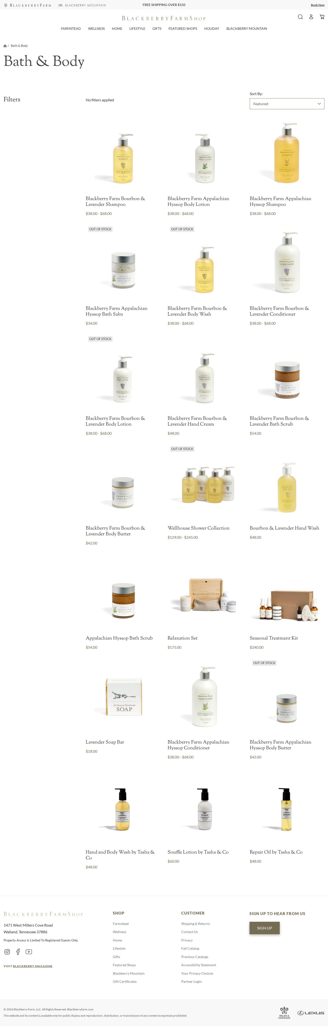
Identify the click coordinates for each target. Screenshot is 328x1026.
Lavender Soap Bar (105, 742)
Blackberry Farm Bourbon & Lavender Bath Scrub (279, 422)
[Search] (300, 16)
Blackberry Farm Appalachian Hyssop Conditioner (198, 745)
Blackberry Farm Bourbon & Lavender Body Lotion (115, 422)
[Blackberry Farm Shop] (27, 4)
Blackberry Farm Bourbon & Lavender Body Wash (197, 312)
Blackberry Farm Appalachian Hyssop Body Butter (280, 745)
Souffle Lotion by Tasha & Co (198, 852)
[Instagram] (7, 951)
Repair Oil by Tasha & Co (276, 852)
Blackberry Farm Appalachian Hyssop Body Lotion (198, 202)
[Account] (311, 16)
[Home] (5, 46)
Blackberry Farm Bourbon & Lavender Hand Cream (197, 422)
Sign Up (264, 928)
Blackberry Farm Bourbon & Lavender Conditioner (279, 312)
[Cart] (322, 16)
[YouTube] (28, 951)
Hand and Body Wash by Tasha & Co (120, 855)
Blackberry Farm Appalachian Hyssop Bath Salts (116, 312)
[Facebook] (18, 951)
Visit (28, 966)
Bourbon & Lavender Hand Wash (284, 528)
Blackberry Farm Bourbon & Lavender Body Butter (115, 531)
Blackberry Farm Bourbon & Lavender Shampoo (115, 202)
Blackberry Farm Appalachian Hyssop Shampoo (280, 202)
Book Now (317, 5)
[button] (71, 28)
